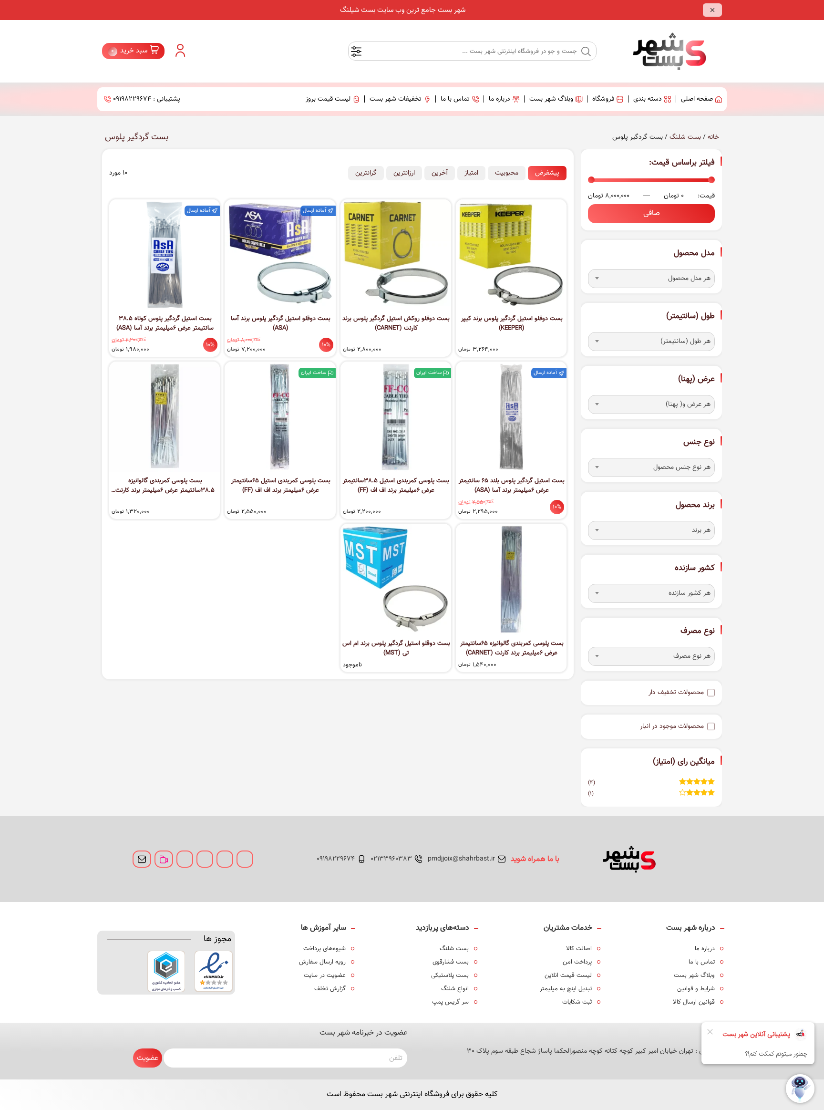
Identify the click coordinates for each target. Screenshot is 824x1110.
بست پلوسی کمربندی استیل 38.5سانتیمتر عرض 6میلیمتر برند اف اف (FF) (396, 485)
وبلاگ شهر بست (551, 99)
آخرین (440, 173)
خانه (713, 137)
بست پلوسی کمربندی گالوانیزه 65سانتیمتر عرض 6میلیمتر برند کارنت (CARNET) (512, 648)
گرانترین (366, 173)
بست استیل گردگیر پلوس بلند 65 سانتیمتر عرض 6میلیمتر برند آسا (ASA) (512, 485)
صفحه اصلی (697, 99)
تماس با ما (455, 99)
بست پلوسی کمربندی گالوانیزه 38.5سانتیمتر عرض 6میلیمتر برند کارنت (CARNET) (165, 485)
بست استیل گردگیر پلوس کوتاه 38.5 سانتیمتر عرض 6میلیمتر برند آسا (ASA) (165, 323)
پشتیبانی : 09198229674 (146, 99)
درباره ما (499, 99)
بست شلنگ (685, 137)
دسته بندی (647, 99)
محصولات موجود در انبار (672, 726)
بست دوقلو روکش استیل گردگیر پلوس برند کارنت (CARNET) (396, 323)
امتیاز (471, 173)
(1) (651, 794)
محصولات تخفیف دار (676, 692)
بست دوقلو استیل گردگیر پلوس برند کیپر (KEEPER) (512, 323)
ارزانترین (404, 173)
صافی (651, 213)
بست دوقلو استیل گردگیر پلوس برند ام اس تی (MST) (396, 648)
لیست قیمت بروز (328, 99)
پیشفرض (547, 173)
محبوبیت (506, 173)
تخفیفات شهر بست (396, 99)
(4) (651, 783)
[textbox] (651, 279)
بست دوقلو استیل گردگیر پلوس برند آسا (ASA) (280, 323)
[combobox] (651, 278)
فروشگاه (603, 99)
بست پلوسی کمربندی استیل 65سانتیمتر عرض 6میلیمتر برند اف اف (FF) (280, 485)
